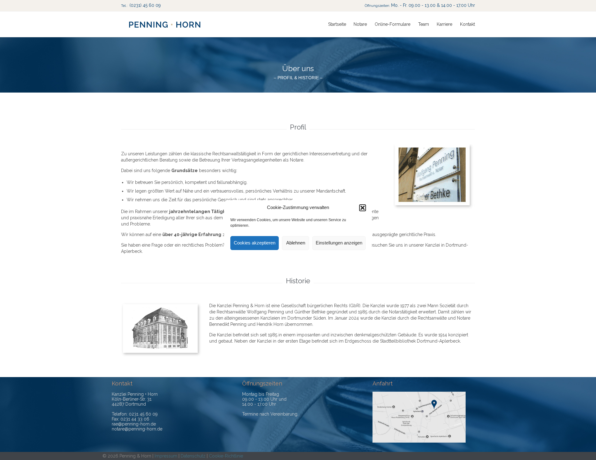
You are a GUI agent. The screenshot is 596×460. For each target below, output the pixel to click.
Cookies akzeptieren (254, 242)
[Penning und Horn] (164, 24)
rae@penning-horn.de (134, 423)
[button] (362, 208)
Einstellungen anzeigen (339, 242)
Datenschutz (193, 455)
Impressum (166, 455)
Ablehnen (295, 242)
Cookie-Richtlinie (226, 455)
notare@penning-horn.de (137, 428)
